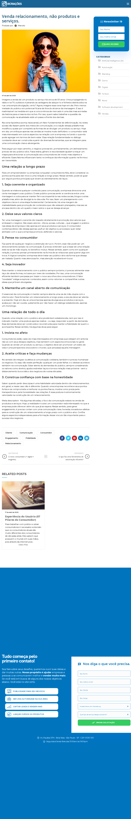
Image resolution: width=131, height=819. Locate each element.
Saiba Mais (23, 545)
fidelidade (31, 438)
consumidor (46, 433)
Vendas (105, 114)
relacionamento (13, 443)
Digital (105, 87)
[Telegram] (86, 438)
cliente (8, 433)
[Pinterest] (74, 438)
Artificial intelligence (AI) (112, 61)
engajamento (11, 438)
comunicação (26, 433)
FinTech (105, 94)
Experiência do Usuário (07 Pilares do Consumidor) (22, 518)
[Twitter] (68, 438)
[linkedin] (80, 438)
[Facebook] (62, 438)
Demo (105, 81)
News (104, 100)
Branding (106, 74)
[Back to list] (46, 456)
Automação (107, 67)
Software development (112, 107)
